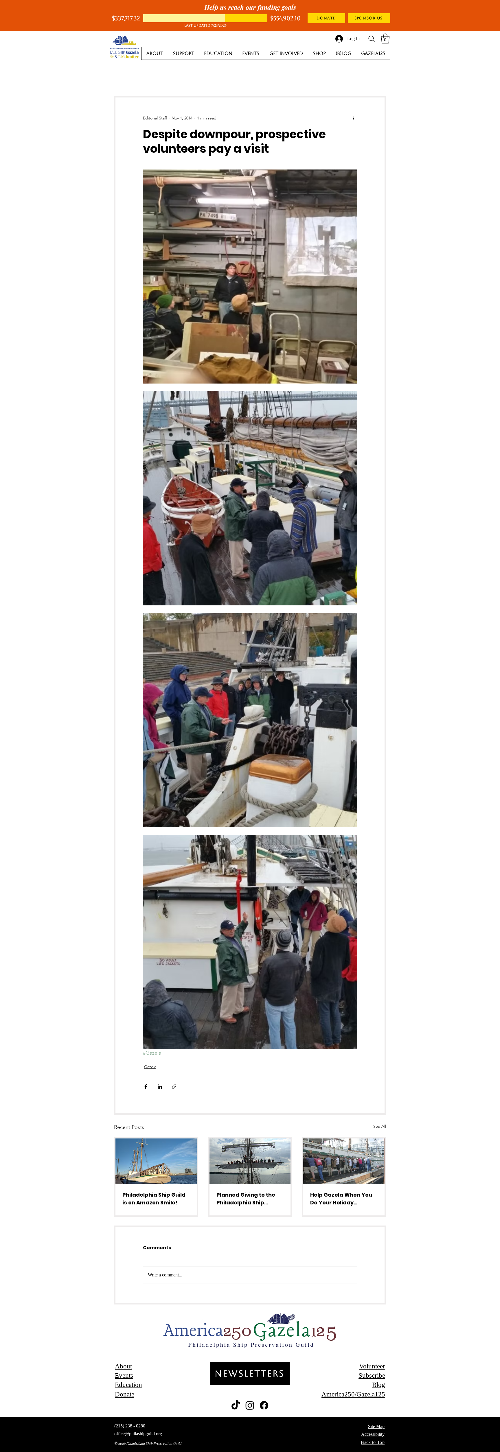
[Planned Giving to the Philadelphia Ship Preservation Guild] (250, 1161)
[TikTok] (235, 1405)
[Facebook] (264, 1405)
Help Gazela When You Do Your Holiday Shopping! (341, 1198)
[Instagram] (249, 1405)
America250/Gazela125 (353, 1394)
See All (379, 1126)
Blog (378, 1384)
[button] (385, 39)
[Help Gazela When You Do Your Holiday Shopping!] (344, 1161)
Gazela (150, 1066)
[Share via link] (174, 1086)
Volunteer (372, 1366)
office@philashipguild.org (138, 1433)
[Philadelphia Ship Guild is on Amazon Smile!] (156, 1161)
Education (128, 1384)
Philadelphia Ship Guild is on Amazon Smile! (153, 1198)
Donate (124, 1394)
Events (124, 1375)
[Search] (371, 39)
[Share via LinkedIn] (160, 1086)
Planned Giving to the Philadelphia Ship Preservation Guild (245, 1198)
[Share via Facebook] (145, 1086)
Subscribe (372, 1375)
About (123, 1366)
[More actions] (353, 118)
